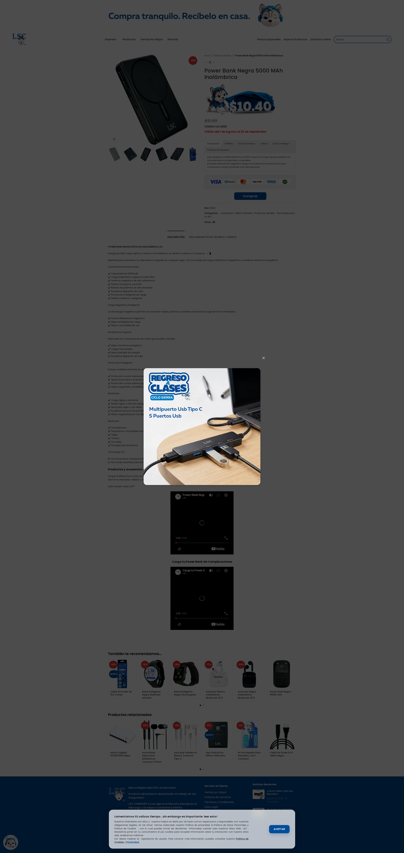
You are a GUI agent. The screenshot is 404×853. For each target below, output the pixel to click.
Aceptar (279, 829)
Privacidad (132, 842)
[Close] (263, 358)
